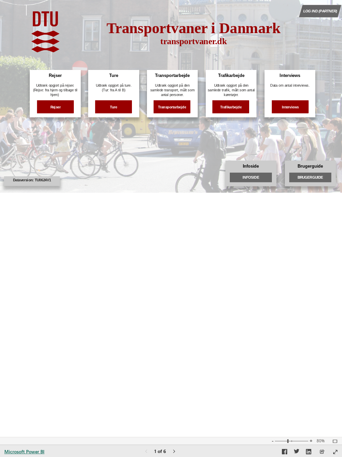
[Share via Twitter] (296, 452)
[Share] (322, 452)
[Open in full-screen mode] (335, 452)
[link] (320, 11)
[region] (171, 96)
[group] (193, 37)
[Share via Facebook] (284, 452)
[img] (45, 32)
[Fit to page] (333, 441)
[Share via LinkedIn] (308, 452)
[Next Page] (174, 452)
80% (321, 441)
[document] (193, 37)
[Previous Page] (146, 452)
